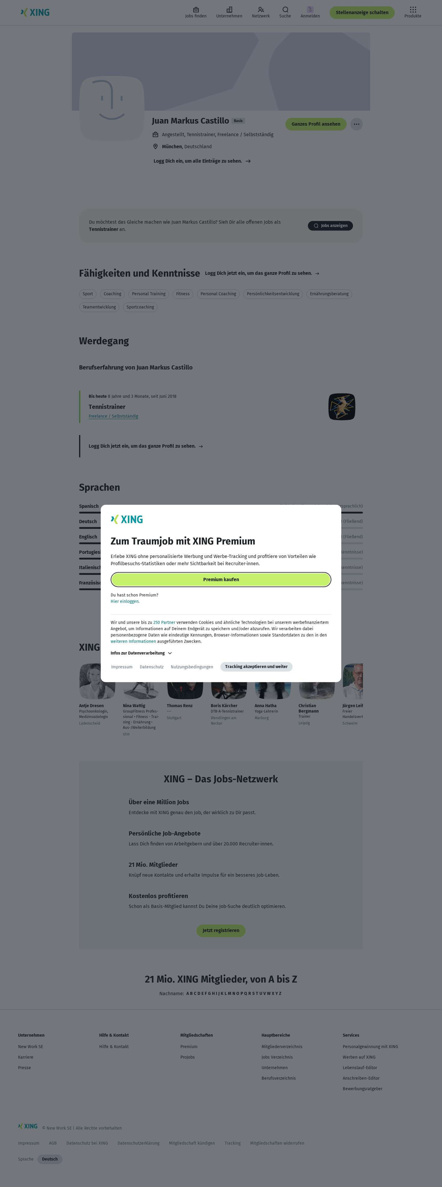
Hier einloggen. (125, 601)
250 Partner (164, 622)
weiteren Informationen (133, 641)
